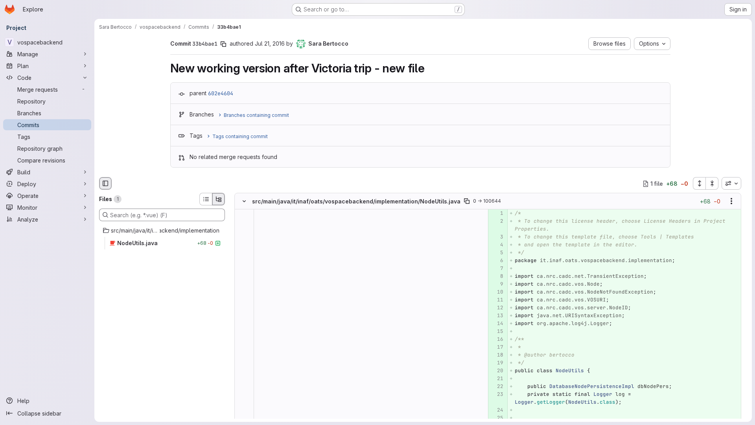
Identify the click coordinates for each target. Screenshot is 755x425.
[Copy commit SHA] (223, 44)
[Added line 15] (496, 332)
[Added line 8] (496, 277)
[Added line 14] (496, 324)
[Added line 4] (496, 245)
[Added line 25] (496, 418)
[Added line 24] (496, 410)
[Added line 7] (496, 269)
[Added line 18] (496, 355)
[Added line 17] (496, 347)
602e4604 (220, 93)
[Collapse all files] (712, 183)
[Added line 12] (496, 308)
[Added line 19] (496, 363)
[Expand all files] (699, 183)
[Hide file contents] (244, 201)
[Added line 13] (496, 316)
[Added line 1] (496, 214)
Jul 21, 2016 (270, 43)
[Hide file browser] (105, 183)
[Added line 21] (496, 379)
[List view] (205, 199)
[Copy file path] (466, 201)
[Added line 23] (496, 395)
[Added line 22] (496, 387)
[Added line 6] (496, 261)
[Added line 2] (496, 221)
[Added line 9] (496, 284)
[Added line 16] (496, 340)
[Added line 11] (496, 300)
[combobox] (731, 183)
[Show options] (731, 201)
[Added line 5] (496, 253)
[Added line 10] (496, 292)
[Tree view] (218, 199)
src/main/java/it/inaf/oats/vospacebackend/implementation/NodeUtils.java (356, 201)
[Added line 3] (496, 237)
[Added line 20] (496, 371)
